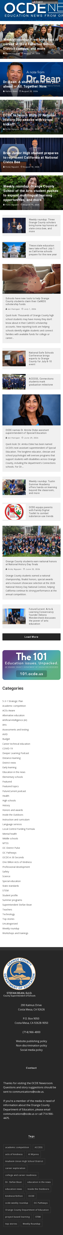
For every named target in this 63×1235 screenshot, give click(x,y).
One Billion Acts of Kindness (17, 862)
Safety (5, 871)
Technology (8, 914)
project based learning (17, 1216)
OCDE (31, 1196)
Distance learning (11, 758)
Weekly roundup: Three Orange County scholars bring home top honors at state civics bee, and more (43, 225)
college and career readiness (21, 1175)
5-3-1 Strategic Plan (12, 701)
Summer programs (12, 900)
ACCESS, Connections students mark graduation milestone (41, 381)
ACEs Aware (8, 710)
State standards (10, 885)
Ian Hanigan (13, 309)
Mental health (9, 833)
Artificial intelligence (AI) (14, 720)
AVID (5, 734)
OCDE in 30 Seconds (13, 857)
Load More (31, 637)
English (39, 2)
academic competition (17, 1147)
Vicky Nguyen (14, 569)
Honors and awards (12, 810)
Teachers (7, 909)
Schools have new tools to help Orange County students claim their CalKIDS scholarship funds (27, 301)
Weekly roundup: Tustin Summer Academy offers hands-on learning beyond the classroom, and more (43, 487)
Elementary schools (12, 776)
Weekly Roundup (31, 1223)
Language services (12, 824)
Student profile (10, 895)
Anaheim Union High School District (24, 1161)
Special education (11, 881)
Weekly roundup (10, 928)
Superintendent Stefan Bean (17, 904)
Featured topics (10, 786)
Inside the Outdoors (12, 814)
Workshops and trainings (15, 933)
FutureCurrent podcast (14, 791)
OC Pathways (9, 852)
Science (6, 876)
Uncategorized (10, 923)
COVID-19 (7, 748)
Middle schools (10, 838)
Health (5, 795)
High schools (9, 800)
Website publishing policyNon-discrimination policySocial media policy (31, 1045)
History (6, 805)
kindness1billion (14, 1196)
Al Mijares (33, 1154)
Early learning (9, 767)
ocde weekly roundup (16, 1203)
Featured (7, 781)
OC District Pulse (11, 847)
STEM (5, 890)
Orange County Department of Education (27, 1210)
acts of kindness (14, 1154)
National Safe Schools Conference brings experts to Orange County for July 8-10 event (41, 358)
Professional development (16, 866)
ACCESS (38, 1147)
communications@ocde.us (28, 1091)
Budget (6, 738)
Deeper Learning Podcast (15, 753)
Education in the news (13, 772)
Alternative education (13, 715)
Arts (4, 724)
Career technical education (16, 743)
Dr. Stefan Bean (13, 1182)
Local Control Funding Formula (18, 828)
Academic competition (14, 705)
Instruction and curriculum (16, 819)
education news (13, 1189)
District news (9, 762)
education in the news (39, 1182)
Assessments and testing (15, 729)
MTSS (5, 843)
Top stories (8, 918)
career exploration (15, 1168)
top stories (11, 1223)
